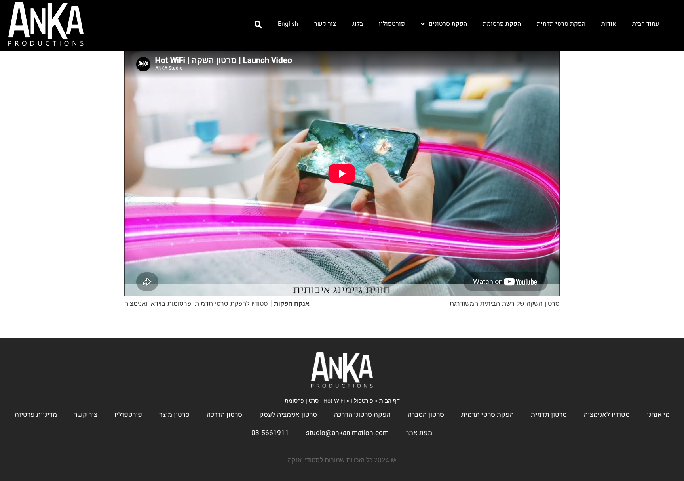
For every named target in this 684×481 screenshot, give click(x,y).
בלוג (357, 24)
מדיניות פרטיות (36, 415)
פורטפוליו (392, 24)
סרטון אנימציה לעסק (288, 415)
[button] (258, 24)
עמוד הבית (645, 24)
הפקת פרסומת (502, 24)
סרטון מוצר (174, 415)
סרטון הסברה (426, 415)
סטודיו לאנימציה (607, 415)
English (288, 24)
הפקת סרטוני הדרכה (362, 415)
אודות (608, 24)
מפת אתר (419, 433)
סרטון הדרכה (224, 415)
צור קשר (325, 24)
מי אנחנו (658, 415)
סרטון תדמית (549, 415)
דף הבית (389, 400)
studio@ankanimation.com (347, 433)
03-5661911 (270, 433)
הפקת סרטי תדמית (561, 24)
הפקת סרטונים (448, 24)
